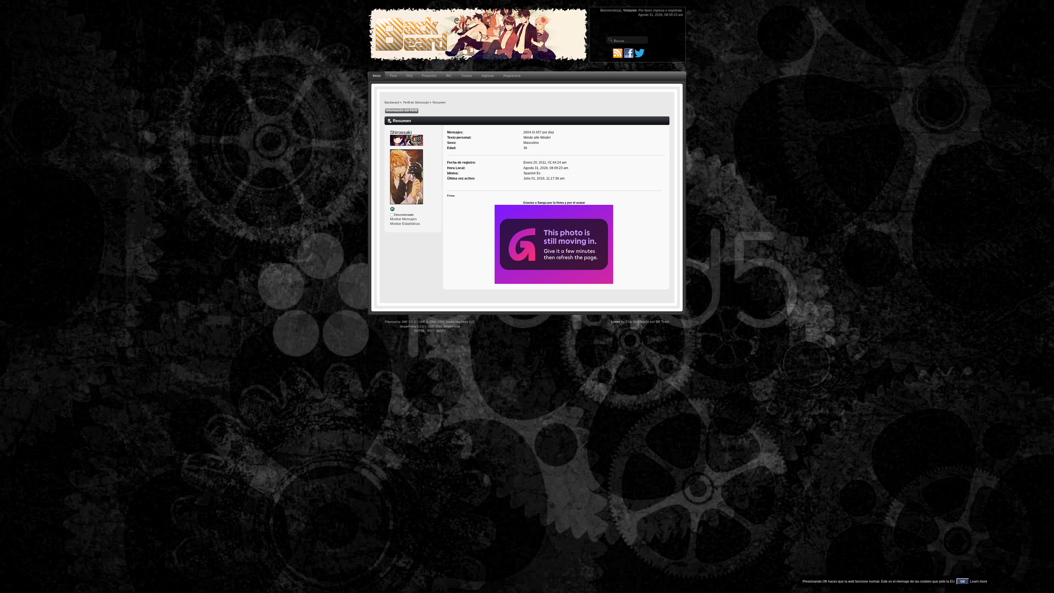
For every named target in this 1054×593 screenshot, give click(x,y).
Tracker (466, 76)
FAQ (409, 76)
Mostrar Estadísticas (405, 224)
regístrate (675, 10)
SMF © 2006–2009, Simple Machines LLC (447, 321)
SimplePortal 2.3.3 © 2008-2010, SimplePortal (430, 326)
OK (962, 581)
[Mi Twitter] (392, 210)
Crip (629, 322)
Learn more (978, 581)
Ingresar (488, 76)
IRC (449, 76)
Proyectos (429, 76)
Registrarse (512, 76)
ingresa (659, 10)
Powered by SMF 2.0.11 (401, 321)
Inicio (377, 76)
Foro (393, 76)
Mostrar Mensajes (403, 219)
